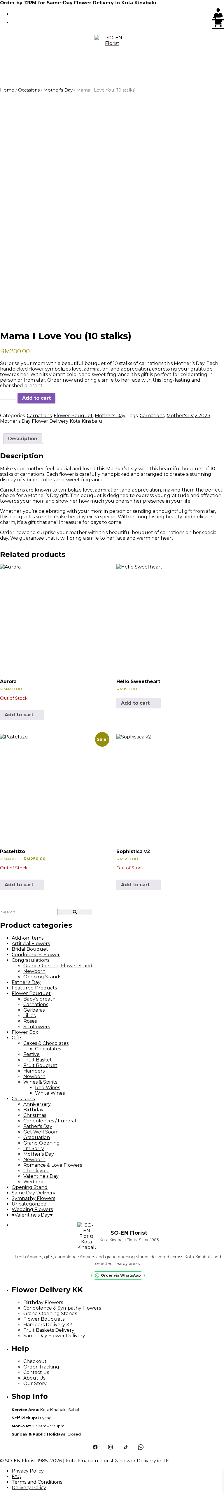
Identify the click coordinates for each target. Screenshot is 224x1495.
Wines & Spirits (40, 1082)
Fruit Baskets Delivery (48, 1330)
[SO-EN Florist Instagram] (110, 1447)
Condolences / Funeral (49, 1121)
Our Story (35, 1383)
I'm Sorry (33, 1148)
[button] (112, 78)
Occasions (29, 90)
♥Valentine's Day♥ (32, 1215)
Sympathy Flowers (33, 1198)
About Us (34, 1378)
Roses (30, 1021)
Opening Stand (30, 1187)
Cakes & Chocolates (46, 1043)
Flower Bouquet (73, 415)
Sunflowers (36, 1026)
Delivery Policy (29, 1487)
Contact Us (36, 1372)
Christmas (34, 1115)
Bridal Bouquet (30, 949)
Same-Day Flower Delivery (54, 1335)
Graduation (36, 1137)
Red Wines (47, 1087)
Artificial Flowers (31, 943)
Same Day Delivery (33, 1193)
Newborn (34, 971)
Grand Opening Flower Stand (57, 965)
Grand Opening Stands (50, 1313)
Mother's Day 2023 (188, 415)
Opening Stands (42, 977)
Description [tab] (22, 438)
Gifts (17, 1037)
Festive (31, 1054)
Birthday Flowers (43, 1302)
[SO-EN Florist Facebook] (95, 1447)
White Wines (50, 1093)
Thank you (36, 1170)
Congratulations (30, 960)
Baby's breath (39, 999)
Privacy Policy (28, 1471)
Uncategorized (29, 1204)
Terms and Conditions (37, 1482)
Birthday (33, 1110)
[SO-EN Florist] (112, 52)
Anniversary (37, 1104)
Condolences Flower (36, 954)
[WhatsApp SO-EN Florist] (140, 1447)
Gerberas (34, 1010)
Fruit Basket (37, 1060)
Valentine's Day (41, 1176)
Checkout (35, 1361)
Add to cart (36, 398)
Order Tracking (41, 1367)
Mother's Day (58, 90)
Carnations (39, 415)
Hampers (34, 1071)
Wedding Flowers (32, 1209)
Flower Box (25, 1032)
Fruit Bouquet (40, 1065)
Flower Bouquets (43, 1319)
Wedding (34, 1182)
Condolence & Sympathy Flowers (62, 1308)
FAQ (17, 1476)
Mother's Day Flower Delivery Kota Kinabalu (51, 421)
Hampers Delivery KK (48, 1324)
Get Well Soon (40, 1132)
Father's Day (26, 982)
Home (7, 90)
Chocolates (48, 1049)
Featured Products (34, 988)
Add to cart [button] (135, 703)
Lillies (29, 1015)
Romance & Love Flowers (52, 1165)
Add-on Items (27, 938)
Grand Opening (41, 1143)
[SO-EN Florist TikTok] (125, 1447)
